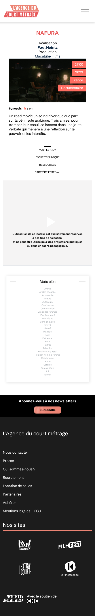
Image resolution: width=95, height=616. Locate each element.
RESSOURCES (47, 164)
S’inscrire (47, 410)
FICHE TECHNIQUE (47, 157)
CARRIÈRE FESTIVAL (47, 172)
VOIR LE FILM (47, 149)
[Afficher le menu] (85, 11)
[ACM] (21, 9)
